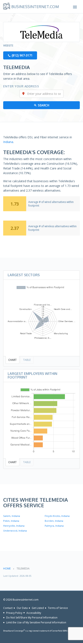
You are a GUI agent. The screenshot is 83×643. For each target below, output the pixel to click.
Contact (8, 608)
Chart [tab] (12, 360)
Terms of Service (58, 608)
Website (8, 45)
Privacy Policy (14, 612)
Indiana (8, 142)
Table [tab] (27, 360)
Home (7, 568)
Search (43, 105)
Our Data (22, 608)
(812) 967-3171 (22, 55)
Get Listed (38, 608)
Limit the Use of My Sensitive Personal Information (36, 622)
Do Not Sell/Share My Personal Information (31, 617)
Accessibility (33, 612)
